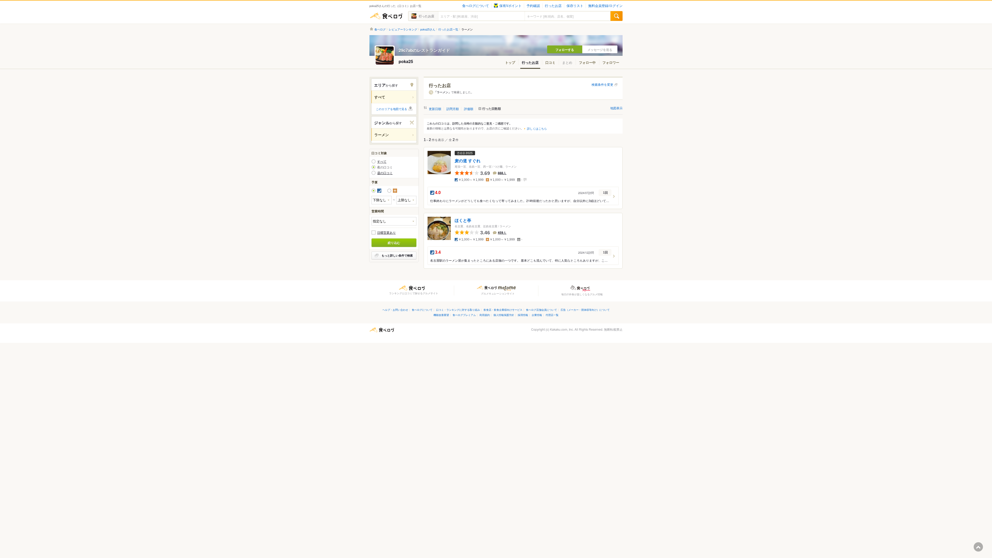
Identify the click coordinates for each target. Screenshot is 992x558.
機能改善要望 (441, 315)
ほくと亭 (463, 220)
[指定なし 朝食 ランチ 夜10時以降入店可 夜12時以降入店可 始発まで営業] (393, 221)
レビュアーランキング (403, 29)
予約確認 (533, 5)
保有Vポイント (510, 5)
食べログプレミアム (464, 315)
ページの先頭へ (978, 547)
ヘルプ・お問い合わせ (395, 310)
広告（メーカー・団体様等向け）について (585, 310)
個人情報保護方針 (503, 315)
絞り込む (394, 242)
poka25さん (427, 29)
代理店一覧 (552, 315)
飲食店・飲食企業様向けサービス (503, 310)
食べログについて (475, 5)
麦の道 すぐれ (468, 161)
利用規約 (484, 315)
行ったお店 (553, 5)
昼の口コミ (385, 173)
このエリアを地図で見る (391, 109)
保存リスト (575, 5)
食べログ (386, 16)
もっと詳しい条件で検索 (397, 255)
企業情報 (537, 315)
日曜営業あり (386, 232)
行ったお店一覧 (448, 29)
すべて (381, 161)
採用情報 (523, 315)
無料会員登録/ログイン (605, 5)
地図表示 (616, 108)
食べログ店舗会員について (541, 310)
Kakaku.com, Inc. (562, 329)
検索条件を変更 (602, 84)
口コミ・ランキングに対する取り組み (458, 310)
